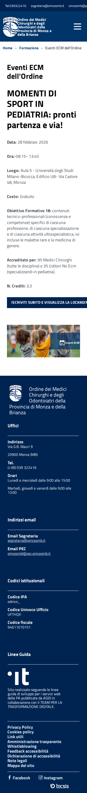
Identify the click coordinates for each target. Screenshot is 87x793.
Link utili (15, 737)
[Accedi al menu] (77, 26)
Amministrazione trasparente (34, 741)
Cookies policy (20, 732)
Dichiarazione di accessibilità (33, 756)
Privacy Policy (20, 727)
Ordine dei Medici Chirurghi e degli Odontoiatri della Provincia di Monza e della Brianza (34, 27)
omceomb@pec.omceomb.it (29, 553)
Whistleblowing (22, 746)
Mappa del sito (20, 765)
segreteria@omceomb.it (26, 540)
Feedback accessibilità (27, 751)
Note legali (17, 760)
